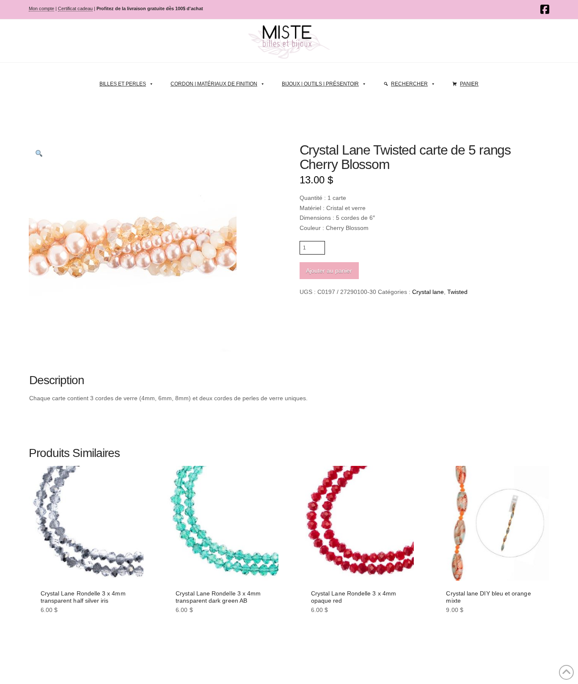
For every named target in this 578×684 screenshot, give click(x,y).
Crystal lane (428, 291)
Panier (469, 84)
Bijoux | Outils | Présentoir (320, 84)
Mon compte (41, 8)
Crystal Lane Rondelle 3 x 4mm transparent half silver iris (83, 597)
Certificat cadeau (75, 8)
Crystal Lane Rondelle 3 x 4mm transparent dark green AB (218, 597)
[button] (39, 153)
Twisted (457, 291)
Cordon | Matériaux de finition (214, 84)
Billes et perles (122, 84)
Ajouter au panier (329, 270)
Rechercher (409, 84)
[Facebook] (544, 9)
